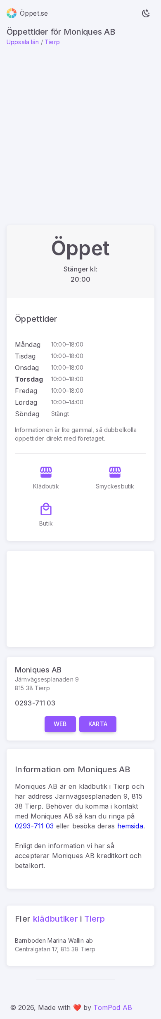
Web (60, 723)
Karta (98, 723)
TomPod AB (112, 1007)
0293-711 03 (35, 703)
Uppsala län (23, 41)
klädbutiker (55, 919)
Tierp (52, 41)
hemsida (130, 826)
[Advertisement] (80, 130)
